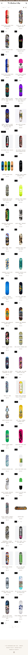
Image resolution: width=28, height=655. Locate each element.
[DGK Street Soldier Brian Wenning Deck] (20, 141)
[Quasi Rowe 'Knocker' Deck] (21, 215)
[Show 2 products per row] (26, 7)
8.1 (21, 521)
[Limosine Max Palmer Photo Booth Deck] (7, 190)
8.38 (2, 31)
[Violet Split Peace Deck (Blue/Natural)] (7, 66)
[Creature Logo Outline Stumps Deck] (7, 215)
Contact (21, 645)
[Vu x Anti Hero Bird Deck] (20, 288)
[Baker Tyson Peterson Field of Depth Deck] (20, 387)
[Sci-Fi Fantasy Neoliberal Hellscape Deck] (7, 288)
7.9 (15, 547)
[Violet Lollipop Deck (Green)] (21, 484)
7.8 (2, 400)
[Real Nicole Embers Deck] (21, 338)
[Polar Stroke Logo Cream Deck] (21, 607)
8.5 (6, 31)
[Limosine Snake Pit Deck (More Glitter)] (7, 583)
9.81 (2, 328)
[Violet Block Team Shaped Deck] (21, 41)
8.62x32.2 (4, 106)
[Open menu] (3, 3)
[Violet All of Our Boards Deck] (21, 17)
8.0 (2, 623)
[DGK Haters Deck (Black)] (7, 141)
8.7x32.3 (3, 131)
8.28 (16, 328)
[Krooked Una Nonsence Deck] (21, 314)
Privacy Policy (10, 647)
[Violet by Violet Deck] (7, 41)
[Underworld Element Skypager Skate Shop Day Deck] (7, 533)
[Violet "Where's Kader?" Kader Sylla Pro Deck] (7, 508)
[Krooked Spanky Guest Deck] (7, 436)
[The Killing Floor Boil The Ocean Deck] (21, 583)
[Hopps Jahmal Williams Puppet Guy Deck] (21, 363)
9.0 (2, 229)
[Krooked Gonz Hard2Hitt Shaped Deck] (7, 314)
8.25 (2, 54)
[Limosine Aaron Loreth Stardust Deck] (21, 166)
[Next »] (17, 626)
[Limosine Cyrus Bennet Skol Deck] (21, 190)
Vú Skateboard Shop (10, 645)
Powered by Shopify (14, 649)
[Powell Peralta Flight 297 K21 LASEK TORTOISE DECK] (7, 90)
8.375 (16, 597)
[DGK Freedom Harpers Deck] (7, 558)
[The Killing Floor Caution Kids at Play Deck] (7, 607)
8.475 (16, 401)
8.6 (2, 179)
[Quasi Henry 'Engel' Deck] (7, 239)
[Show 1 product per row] (24, 7)
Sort (8, 7)
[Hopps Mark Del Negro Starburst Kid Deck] (7, 363)
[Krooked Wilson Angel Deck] (7, 338)
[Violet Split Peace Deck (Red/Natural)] (7, 17)
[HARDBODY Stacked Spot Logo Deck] (21, 264)
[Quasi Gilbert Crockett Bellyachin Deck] (7, 484)
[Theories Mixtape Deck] (7, 460)
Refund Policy (18, 647)
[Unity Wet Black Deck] (21, 436)
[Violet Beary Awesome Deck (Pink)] (21, 66)
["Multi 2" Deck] (7, 387)
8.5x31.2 (17, 106)
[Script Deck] (21, 508)
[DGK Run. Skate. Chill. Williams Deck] (20, 533)
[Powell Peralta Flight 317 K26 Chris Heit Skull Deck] (21, 90)
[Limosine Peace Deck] (7, 166)
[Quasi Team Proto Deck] (21, 460)
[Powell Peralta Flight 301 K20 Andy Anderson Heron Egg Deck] (7, 116)
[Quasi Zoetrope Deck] (7, 412)
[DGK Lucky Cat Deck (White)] (20, 116)
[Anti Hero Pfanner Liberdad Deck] (21, 412)
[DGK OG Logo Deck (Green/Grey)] (20, 558)
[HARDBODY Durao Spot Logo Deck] (21, 239)
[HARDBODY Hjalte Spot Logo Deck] (7, 264)
